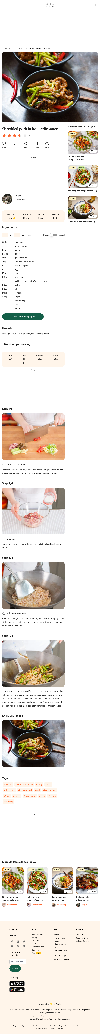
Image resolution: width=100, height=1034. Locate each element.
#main (48, 784)
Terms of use (59, 938)
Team (34, 943)
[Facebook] (12, 941)
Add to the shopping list (25, 316)
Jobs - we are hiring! (37, 936)
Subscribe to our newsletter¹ (16, 953)
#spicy (39, 784)
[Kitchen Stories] (50, 5)
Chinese (21, 48)
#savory (16, 795)
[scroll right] (97, 879)
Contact (57, 947)
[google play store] (18, 990)
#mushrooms (30, 795)
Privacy (57, 941)
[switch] (53, 235)
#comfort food (25, 790)
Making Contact (82, 941)
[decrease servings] (5, 235)
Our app (35, 950)
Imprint (57, 935)
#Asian (7, 795)
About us (35, 940)
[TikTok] (24, 941)
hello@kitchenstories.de (50, 1012)
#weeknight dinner (24, 784)
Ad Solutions (81, 935)
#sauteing (8, 801)
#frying (42, 795)
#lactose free (49, 790)
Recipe (4, 48)
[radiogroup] (15, 135)
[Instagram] (18, 941)
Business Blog (82, 938)
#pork (37, 790)
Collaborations (38, 946)
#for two (52, 795)
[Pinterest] (18, 946)
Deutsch (57, 959)
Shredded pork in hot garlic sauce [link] (41, 48)
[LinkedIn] (24, 946)
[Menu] (3, 5)
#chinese (8, 784)
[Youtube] (12, 946)
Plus (36, 953)
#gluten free (9, 790)
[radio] (4, 135)
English (66, 959)
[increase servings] (17, 235)
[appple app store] (18, 984)
